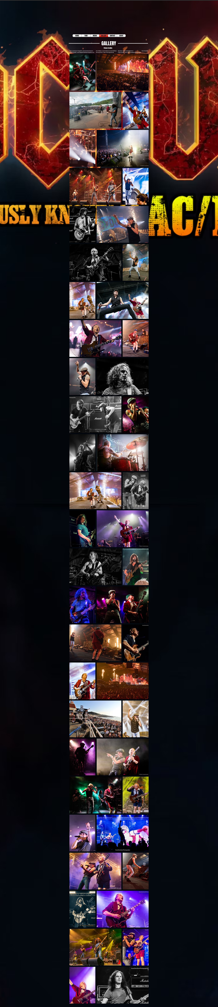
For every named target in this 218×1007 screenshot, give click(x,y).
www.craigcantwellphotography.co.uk (133, 52)
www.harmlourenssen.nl (87, 50)
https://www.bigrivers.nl (128, 50)
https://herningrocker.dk (108, 52)
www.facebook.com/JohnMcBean (109, 50)
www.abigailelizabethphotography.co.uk (85, 52)
